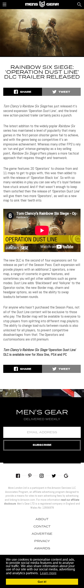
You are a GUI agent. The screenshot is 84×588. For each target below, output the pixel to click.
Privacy (42, 541)
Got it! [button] (42, 581)
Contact (42, 526)
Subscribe (42, 445)
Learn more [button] (48, 573)
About (42, 519)
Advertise (42, 534)
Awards (42, 548)
